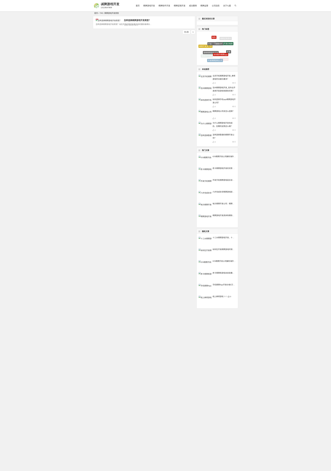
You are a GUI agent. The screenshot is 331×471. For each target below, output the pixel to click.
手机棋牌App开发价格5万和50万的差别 (228, 285)
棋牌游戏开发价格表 (224, 39)
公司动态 (216, 6)
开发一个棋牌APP (215, 38)
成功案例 (193, 6)
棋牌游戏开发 (110, 4)
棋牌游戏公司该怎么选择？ (223, 111)
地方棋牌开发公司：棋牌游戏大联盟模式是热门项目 (233, 204)
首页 (138, 6)
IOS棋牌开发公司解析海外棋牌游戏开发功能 (230, 156)
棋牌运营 (204, 6)
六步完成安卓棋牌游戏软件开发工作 (227, 192)
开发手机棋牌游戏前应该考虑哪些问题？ (229, 180)
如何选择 (224, 57)
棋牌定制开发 (179, 6)
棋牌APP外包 (206, 55)
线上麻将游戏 (218, 296)
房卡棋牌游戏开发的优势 (222, 168)
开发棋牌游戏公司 (215, 57)
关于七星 (227, 6)
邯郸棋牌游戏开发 (211, 46)
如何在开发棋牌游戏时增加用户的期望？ (229, 249)
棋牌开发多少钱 (205, 44)
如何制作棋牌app (221, 48)
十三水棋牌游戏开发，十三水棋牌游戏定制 (230, 237)
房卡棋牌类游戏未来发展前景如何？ (227, 273)
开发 (228, 48)
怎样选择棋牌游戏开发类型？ (137, 20)
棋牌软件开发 (164, 6)
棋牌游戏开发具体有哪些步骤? (225, 215)
